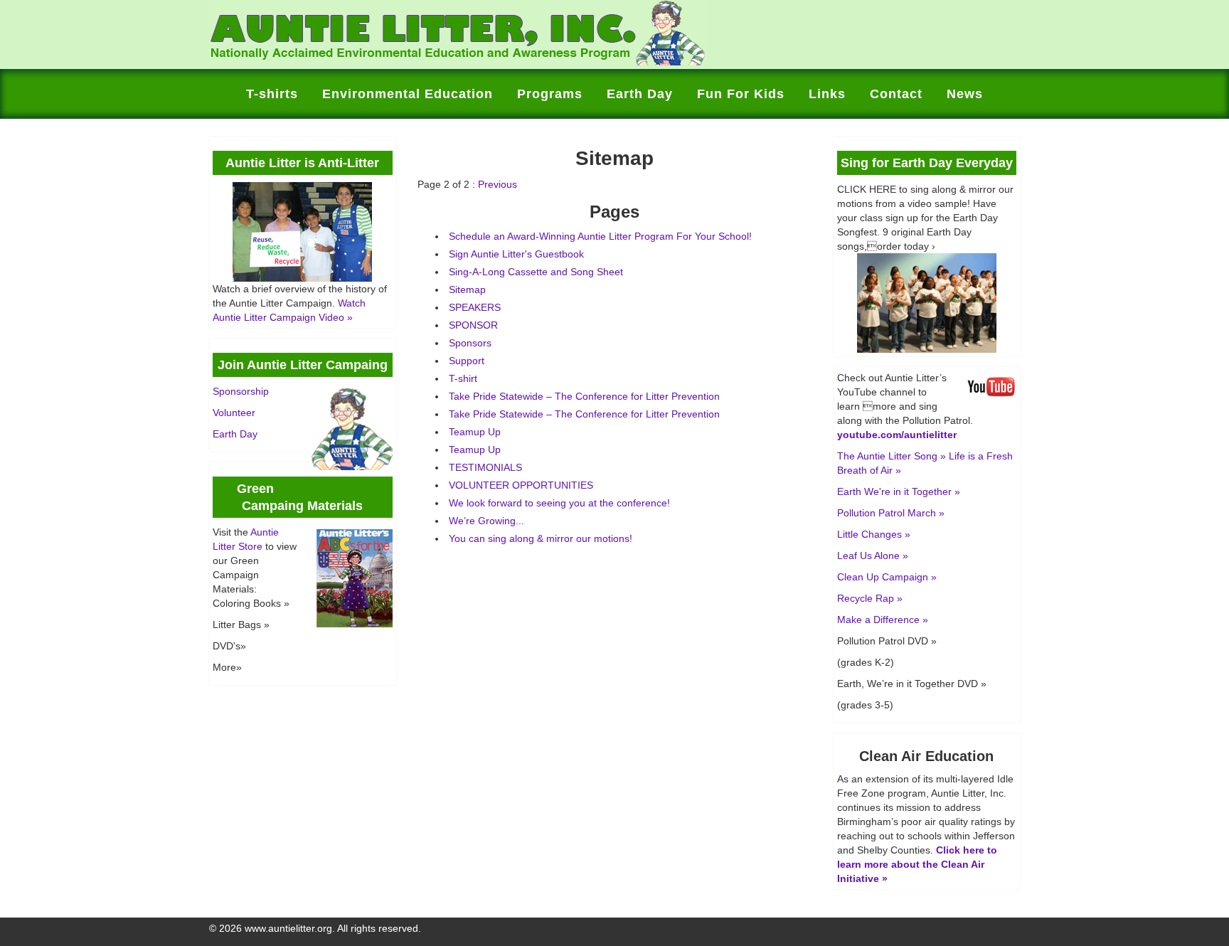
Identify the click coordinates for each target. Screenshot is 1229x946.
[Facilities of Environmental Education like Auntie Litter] (458, 62)
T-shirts (272, 94)
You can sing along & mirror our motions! (540, 538)
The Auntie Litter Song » (891, 456)
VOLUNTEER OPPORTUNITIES (521, 485)
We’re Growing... (486, 520)
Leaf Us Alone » (872, 555)
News (965, 94)
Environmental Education (407, 94)
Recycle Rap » (870, 598)
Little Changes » (873, 534)
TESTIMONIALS (485, 467)
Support (466, 360)
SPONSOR (473, 325)
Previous (497, 184)
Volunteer (234, 412)
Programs (549, 94)
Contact (896, 94)
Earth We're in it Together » (898, 491)
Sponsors (470, 343)
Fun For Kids (740, 94)
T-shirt (463, 378)
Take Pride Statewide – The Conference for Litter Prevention (584, 396)
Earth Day (640, 94)
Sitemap (467, 289)
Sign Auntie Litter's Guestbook (516, 254)
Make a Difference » (882, 619)
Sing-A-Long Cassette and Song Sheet (536, 271)
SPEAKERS (475, 307)
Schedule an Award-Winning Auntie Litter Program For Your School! (600, 236)
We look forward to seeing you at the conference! (559, 503)
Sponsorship (241, 391)
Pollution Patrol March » (891, 513)
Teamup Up (475, 431)
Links (827, 94)
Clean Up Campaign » (887, 577)
